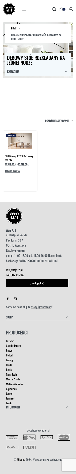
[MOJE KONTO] (71, 9)
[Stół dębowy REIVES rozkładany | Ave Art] (20, 141)
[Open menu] (24, 9)
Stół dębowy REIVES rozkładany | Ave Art (19, 157)
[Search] (54, 9)
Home (13, 28)
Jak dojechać (37, 283)
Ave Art (11, 230)
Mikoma (21, 459)
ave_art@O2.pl (14, 269)
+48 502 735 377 (15, 275)
